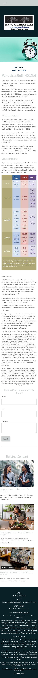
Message (4, 421)
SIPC (20, 652)
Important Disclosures (7, 668)
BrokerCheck (18, 617)
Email (3, 409)
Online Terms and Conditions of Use (23, 668)
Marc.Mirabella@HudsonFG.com (19, 609)
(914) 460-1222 (21, 595)
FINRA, (17, 652)
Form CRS (25, 612)
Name (3, 396)
